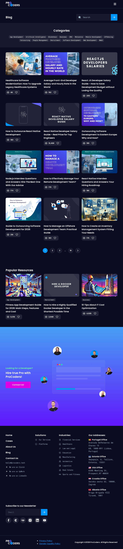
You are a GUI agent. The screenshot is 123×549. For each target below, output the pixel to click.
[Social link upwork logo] (23, 520)
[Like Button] (16, 92)
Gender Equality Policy (49, 543)
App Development (16, 37)
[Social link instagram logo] (30, 520)
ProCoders (13, 542)
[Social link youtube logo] (44, 520)
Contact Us (12, 458)
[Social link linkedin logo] (37, 520)
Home (9, 435)
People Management (40, 40)
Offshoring (108, 37)
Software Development (72, 40)
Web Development (89, 40)
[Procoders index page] (13, 4)
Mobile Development (93, 37)
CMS (70, 37)
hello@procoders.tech (15, 463)
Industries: (65, 435)
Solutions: (40, 435)
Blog (8, 452)
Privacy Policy (45, 540)
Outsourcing (25, 40)
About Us (11, 446)
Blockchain (52, 37)
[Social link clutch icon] (16, 520)
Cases (9, 440)
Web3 (101, 40)
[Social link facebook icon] (8, 520)
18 (70, 250)
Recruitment (55, 40)
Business (63, 37)
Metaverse (79, 37)
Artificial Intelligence (36, 37)
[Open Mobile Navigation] (115, 4)
